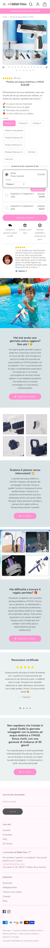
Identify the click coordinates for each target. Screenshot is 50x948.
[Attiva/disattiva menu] (3, 4)
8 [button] (31, 67)
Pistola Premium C (14, 144)
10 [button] (37, 67)
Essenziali (7, 883)
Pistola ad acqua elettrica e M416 (21, 17)
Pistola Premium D (14, 152)
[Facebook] (4, 911)
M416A (31, 152)
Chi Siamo (7, 843)
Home (5, 17)
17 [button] (33, 70)
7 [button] (28, 67)
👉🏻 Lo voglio (25, 515)
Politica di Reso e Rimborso (29, 934)
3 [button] (15, 67)
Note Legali (7, 930)
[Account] (37, 3)
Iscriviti (12, 811)
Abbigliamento (10, 887)
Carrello (7, 830)
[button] (25, 174)
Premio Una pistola (14, 130)
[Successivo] (46, 67)
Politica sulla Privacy (10, 934)
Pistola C (37, 123)
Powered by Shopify (31, 941)
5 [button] (21, 67)
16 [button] (30, 70)
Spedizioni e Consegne (11, 937)
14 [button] (23, 70)
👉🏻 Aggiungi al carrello (25, 396)
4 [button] (18, 67)
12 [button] (16, 70)
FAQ (5, 839)
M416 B (9, 159)
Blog (5, 900)
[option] (25, 11)
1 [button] (20, 708)
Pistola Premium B (14, 137)
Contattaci (7, 834)
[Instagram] (8, 911)
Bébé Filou (20, 941)
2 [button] (12, 67)
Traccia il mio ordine (12, 891)
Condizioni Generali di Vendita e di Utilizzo (28, 930)
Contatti (6, 896)
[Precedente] (4, 67)
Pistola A (9, 123)
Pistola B (23, 123)
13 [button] (20, 70)
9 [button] (34, 67)
